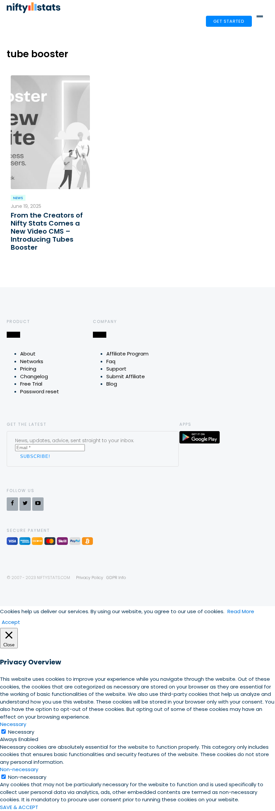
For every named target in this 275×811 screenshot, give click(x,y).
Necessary (21, 731)
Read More (240, 611)
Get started (228, 21)
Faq (110, 361)
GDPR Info (116, 577)
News (18, 197)
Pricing (28, 368)
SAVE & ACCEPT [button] (19, 807)
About (28, 353)
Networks (31, 361)
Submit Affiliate (125, 376)
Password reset (39, 391)
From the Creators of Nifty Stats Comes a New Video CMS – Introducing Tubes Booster (47, 231)
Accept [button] (11, 622)
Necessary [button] (13, 724)
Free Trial (31, 383)
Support (116, 368)
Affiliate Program (127, 353)
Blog (111, 383)
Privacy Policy (89, 577)
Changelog (34, 376)
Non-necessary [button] (19, 769)
